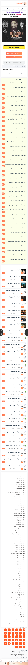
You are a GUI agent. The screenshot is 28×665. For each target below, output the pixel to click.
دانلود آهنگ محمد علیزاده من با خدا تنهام (16, 96)
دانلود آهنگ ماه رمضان (19, 596)
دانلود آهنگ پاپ (21, 501)
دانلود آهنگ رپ (21, 539)
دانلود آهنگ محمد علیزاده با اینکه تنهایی (17, 191)
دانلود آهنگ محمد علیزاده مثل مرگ (18, 146)
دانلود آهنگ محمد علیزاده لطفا (19, 128)
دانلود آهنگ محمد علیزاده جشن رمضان (17, 182)
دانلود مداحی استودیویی (19, 618)
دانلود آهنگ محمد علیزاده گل (19, 123)
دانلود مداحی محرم (20, 625)
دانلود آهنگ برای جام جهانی (19, 494)
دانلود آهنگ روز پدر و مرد (20, 545)
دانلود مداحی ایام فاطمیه (19, 619)
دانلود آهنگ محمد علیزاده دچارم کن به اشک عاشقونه (14, 209)
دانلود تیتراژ (22, 607)
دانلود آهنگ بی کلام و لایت (19, 498)
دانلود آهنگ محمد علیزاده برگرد (19, 137)
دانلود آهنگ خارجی (21, 519)
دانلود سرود (22, 612)
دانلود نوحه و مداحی (21, 616)
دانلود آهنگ (22, 476)
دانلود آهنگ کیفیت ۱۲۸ (13, 53)
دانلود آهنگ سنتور (21, 555)
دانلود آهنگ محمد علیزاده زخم (19, 218)
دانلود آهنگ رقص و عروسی (19, 541)
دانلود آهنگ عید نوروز (19, 572)
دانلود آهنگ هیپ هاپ (20, 599)
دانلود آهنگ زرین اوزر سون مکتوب (17, 654)
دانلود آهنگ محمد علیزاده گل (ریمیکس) (17, 119)
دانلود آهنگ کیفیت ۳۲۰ (13, 57)
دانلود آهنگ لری (21, 588)
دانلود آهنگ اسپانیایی (19, 522)
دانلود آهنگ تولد (20, 570)
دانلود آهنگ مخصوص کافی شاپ (18, 592)
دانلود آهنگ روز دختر (20, 549)
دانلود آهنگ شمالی (21, 563)
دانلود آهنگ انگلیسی (19, 524)
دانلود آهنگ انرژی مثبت (20, 484)
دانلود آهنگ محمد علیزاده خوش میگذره (17, 110)
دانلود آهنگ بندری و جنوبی (19, 496)
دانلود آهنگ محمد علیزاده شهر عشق (18, 187)
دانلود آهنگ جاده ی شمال (19, 513)
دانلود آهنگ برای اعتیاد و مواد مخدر (17, 490)
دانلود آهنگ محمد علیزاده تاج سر (18, 101)
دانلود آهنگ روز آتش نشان (19, 543)
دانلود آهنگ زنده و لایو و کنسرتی (18, 553)
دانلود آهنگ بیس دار (20, 500)
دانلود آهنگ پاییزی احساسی (19, 503)
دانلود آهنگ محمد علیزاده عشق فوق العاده (16, 132)
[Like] (2, 75)
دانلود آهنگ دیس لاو (20, 538)
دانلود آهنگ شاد (21, 559)
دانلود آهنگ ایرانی (21, 486)
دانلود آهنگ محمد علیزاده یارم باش (18, 200)
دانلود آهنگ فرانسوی (19, 530)
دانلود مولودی (22, 614)
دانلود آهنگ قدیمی (21, 577)
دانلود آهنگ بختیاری (21, 488)
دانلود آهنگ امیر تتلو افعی (16, 651)
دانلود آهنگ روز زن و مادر (19, 551)
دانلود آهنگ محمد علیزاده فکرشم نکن (17, 259)
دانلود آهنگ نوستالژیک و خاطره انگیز (17, 598)
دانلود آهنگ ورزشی (21, 601)
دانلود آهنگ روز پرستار (20, 547)
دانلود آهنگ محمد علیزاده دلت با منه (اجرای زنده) (15, 141)
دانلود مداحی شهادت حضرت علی (16, 623)
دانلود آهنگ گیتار (21, 587)
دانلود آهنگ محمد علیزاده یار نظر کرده (17, 83)
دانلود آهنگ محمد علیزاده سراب (19, 236)
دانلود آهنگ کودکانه (21, 583)
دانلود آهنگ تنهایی (21, 511)
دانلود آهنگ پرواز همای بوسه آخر (16, 657)
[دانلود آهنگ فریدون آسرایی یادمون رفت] (23, 345)
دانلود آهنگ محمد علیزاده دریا (19, 87)
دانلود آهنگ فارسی (21, 576)
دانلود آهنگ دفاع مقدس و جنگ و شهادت (16, 534)
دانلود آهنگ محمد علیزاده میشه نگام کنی (16, 250)
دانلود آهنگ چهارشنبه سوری (19, 515)
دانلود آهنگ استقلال (19, 603)
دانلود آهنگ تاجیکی (21, 507)
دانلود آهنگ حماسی (21, 517)
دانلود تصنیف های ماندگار (18, 579)
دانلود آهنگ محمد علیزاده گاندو (19, 155)
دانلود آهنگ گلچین (21, 585)
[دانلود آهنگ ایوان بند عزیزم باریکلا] (23, 393)
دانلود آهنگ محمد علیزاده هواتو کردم (17, 196)
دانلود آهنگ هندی (20, 532)
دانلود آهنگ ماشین (21, 590)
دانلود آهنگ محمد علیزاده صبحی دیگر (17, 178)
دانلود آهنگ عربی (21, 566)
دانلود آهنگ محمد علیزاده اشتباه (18, 150)
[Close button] (27, 660)
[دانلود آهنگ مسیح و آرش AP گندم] (23, 420)
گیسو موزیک (18, 14)
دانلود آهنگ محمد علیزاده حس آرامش (17, 205)
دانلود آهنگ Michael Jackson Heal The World (13, 653)
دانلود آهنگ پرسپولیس (19, 605)
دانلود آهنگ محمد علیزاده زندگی (19, 223)
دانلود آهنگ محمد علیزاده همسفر (18, 105)
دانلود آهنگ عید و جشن (20, 568)
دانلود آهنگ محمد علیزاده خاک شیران (17, 227)
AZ (16, 647)
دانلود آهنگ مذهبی (21, 594)
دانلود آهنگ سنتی (21, 557)
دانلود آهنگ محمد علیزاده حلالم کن (18, 173)
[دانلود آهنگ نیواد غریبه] (23, 373)
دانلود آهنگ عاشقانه (21, 565)
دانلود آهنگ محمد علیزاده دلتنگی (18, 114)
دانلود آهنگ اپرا (20, 520)
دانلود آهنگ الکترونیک (20, 482)
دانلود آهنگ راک (20, 528)
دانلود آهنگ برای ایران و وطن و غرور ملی (16, 492)
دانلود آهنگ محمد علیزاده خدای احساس (17, 169)
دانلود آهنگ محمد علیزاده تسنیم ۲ (18, 160)
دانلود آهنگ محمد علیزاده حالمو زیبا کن (17, 241)
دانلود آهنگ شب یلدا (20, 561)
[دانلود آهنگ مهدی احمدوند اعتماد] (23, 406)
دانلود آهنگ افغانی (21, 480)
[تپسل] (0, 660)
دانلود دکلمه (22, 608)
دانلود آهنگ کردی (21, 581)
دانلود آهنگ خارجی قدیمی (18, 526)
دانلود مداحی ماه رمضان (19, 621)
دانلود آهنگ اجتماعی (20, 478)
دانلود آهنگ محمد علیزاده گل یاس (18, 255)
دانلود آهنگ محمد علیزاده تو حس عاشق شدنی (15, 164)
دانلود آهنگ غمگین (22, 73)
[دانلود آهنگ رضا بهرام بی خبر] (23, 440)
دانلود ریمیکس (22, 610)
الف (24, 630)
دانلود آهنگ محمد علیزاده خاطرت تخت (17, 214)
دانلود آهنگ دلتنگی (21, 536)
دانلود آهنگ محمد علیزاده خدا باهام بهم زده (16, 246)
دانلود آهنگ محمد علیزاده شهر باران (18, 232)
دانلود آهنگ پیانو (21, 505)
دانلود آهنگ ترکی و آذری (20, 509)
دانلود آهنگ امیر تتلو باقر (18, 655)
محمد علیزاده (14, 47)
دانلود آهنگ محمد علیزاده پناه (19, 92)
